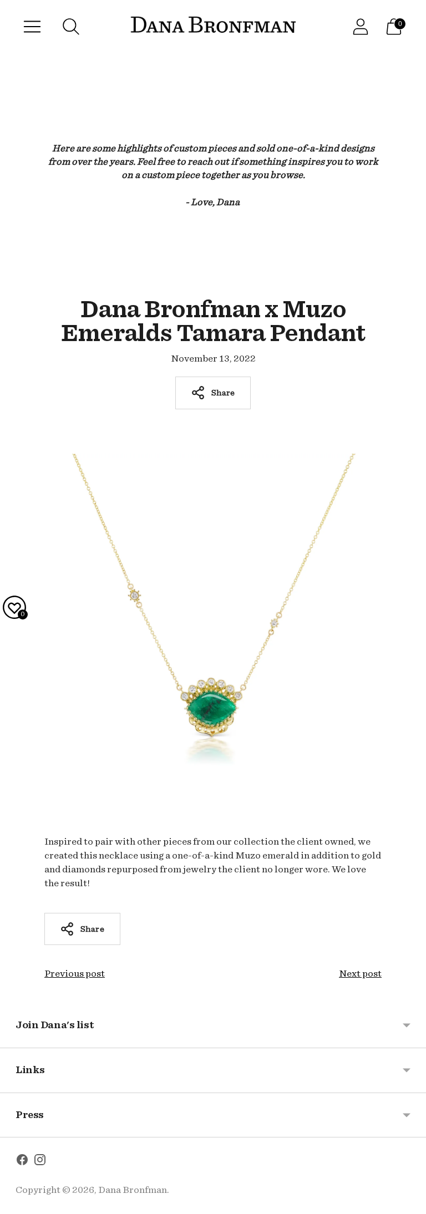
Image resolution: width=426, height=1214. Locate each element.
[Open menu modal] (32, 26)
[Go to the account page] (360, 26)
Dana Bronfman (132, 1190)
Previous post (74, 973)
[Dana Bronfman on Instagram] (40, 1162)
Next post (360, 973)
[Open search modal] (71, 26)
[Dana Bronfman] (213, 26)
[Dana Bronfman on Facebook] (22, 1162)
